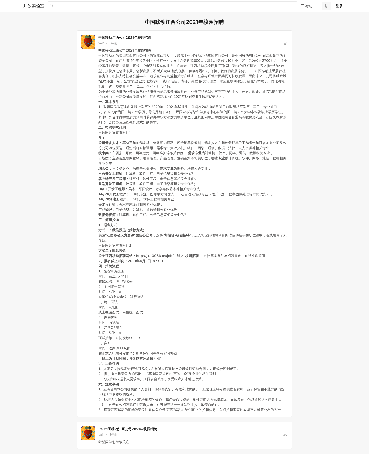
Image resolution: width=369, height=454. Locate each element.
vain (101, 43)
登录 (339, 6)
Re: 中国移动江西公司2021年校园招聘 (127, 429)
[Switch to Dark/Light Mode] (326, 6)
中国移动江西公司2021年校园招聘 (124, 37)
